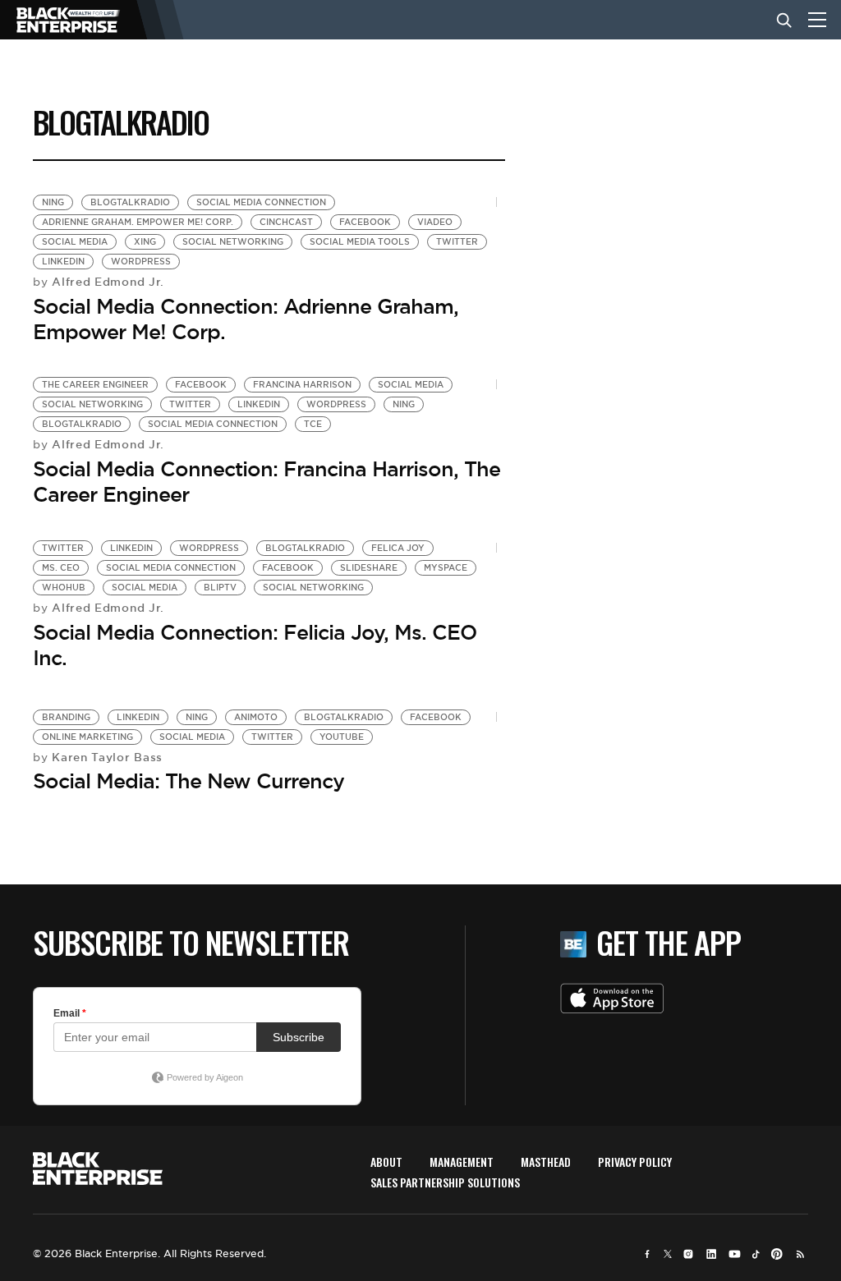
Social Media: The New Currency (188, 781)
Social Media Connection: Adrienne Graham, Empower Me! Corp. (245, 319)
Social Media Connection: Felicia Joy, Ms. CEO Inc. (254, 645)
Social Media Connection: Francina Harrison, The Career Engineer (266, 481)
